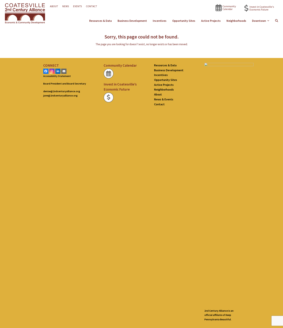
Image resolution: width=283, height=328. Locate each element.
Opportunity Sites (165, 80)
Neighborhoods (164, 89)
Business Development (168, 70)
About (158, 94)
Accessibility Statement (57, 76)
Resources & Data (165, 65)
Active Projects (164, 85)
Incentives (161, 75)
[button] (276, 21)
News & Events (163, 99)
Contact (159, 104)
